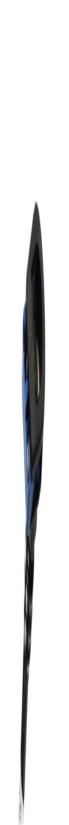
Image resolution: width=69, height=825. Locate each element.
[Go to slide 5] (6, 298)
